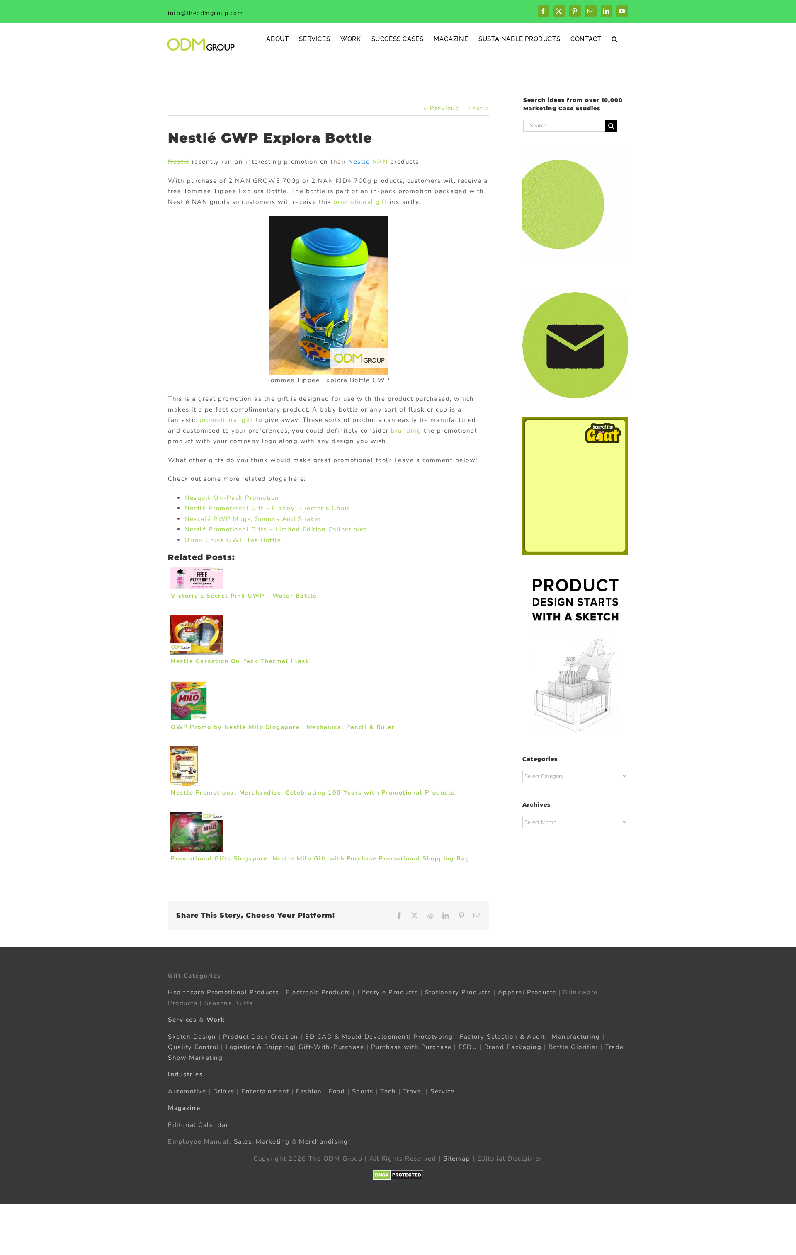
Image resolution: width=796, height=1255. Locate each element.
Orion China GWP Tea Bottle (232, 540)
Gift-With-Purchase (331, 1047)
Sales (243, 1141)
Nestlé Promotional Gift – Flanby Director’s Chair (266, 508)
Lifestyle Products (387, 992)
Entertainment (265, 1091)
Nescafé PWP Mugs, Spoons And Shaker (252, 519)
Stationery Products (458, 992)
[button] (615, 39)
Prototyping (433, 1036)
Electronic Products (318, 992)
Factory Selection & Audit (502, 1036)
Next (475, 108)
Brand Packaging (513, 1047)
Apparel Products (527, 992)
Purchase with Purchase (411, 1047)
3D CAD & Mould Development (357, 1036)
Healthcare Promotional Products (223, 992)
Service (443, 1091)
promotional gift (360, 202)
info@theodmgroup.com (205, 13)
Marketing (273, 1141)
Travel (413, 1091)
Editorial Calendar (198, 1125)
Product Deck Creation (260, 1036)
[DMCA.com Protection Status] (398, 1175)
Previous (444, 108)
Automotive (187, 1091)
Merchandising (323, 1141)
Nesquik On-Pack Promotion (231, 498)
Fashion (309, 1091)
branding (406, 430)
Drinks (224, 1091)
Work (215, 1019)
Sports (363, 1091)
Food (337, 1091)
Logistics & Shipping (260, 1047)
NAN (379, 161)
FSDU (468, 1047)
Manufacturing (576, 1036)
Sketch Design (192, 1036)
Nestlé (178, 161)
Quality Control (193, 1047)
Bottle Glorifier (572, 1047)
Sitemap (457, 1158)
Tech (388, 1091)
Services (182, 1019)
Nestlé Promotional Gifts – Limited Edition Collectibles (275, 529)
